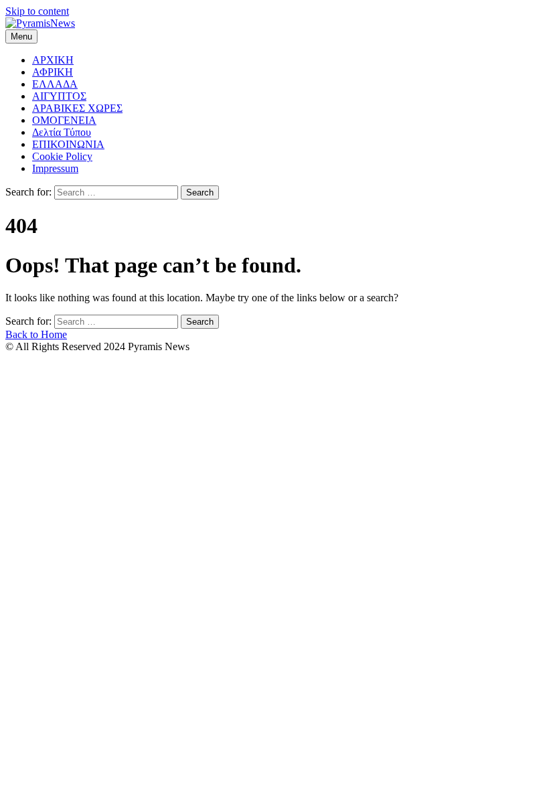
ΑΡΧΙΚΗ (53, 60)
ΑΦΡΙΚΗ (52, 72)
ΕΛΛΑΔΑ (55, 84)
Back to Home (36, 334)
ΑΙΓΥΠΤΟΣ (59, 96)
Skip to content (37, 11)
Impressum (55, 168)
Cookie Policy (62, 156)
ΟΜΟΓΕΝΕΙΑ (64, 120)
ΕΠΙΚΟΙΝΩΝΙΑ (68, 144)
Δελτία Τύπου (61, 132)
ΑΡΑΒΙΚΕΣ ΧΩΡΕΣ (77, 108)
